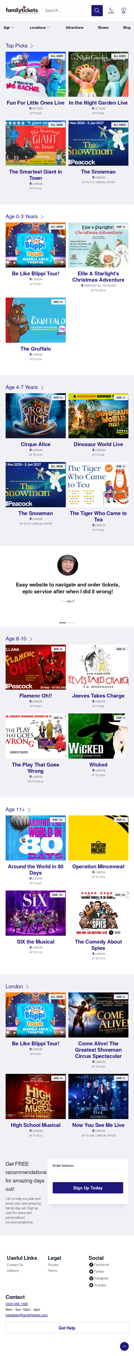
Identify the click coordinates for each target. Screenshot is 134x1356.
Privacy (53, 1258)
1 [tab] (62, 615)
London (14, 979)
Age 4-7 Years (22, 387)
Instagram (101, 1271)
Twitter (99, 1264)
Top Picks (16, 45)
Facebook (101, 1258)
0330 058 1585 (17, 1296)
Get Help (67, 1321)
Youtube (100, 1278)
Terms (52, 1264)
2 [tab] (71, 615)
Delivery (13, 1264)
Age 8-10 (16, 631)
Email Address (63, 1158)
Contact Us (15, 1258)
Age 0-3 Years (22, 216)
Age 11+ (15, 802)
